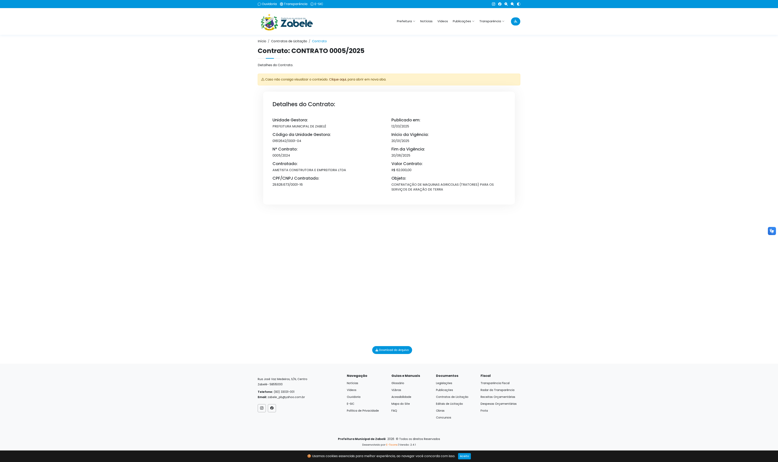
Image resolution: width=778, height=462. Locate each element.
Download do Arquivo (393, 350)
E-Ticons (392, 445)
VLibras (396, 390)
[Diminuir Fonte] (511, 4)
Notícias (426, 21)
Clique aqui (337, 79)
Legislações (444, 383)
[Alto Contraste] (517, 4)
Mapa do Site (400, 403)
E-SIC (318, 4)
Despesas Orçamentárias (499, 403)
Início (262, 41)
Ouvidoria (269, 4)
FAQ (394, 410)
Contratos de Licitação (289, 41)
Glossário (397, 383)
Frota (484, 410)
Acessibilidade (401, 396)
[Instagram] (492, 4)
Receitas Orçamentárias (498, 396)
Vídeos (442, 21)
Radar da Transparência (497, 390)
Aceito (464, 456)
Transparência (295, 4)
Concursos (443, 417)
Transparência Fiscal (495, 383)
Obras (440, 410)
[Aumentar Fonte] (504, 4)
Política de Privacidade (363, 410)
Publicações (444, 390)
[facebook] (498, 4)
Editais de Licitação (449, 403)
